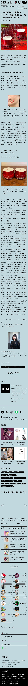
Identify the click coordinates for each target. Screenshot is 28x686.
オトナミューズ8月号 (20, 478)
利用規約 (23, 660)
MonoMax (4, 680)
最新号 (18, 662)
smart (9, 680)
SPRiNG (11, 678)
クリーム (22, 367)
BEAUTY (4, 6)
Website (13, 398)
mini (7, 676)
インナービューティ (14, 483)
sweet (3, 676)
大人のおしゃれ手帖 (19, 674)
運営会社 (13, 662)
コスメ (16, 472)
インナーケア (12, 475)
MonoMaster (15, 680)
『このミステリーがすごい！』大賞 (9, 683)
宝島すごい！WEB (14, 681)
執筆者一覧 (17, 660)
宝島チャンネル (5, 674)
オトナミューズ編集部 (22, 8)
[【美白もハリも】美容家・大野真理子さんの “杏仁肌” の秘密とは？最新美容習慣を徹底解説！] (8, 505)
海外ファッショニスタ (7, 486)
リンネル (20, 676)
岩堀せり (23, 483)
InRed (12, 674)
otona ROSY (12, 554)
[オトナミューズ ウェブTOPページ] (14, 657)
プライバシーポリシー (7, 664)
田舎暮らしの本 (5, 681)
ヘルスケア (4, 483)
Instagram (18, 398)
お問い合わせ (14, 401)
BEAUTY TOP (14, 373)
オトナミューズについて (7, 660)
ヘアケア (21, 472)
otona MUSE (17, 678)
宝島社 (16, 664)
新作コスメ (4, 475)
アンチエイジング (13, 367)
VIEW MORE (14, 566)
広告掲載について (6, 662)
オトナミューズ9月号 (7, 480)
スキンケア (4, 367)
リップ (10, 472)
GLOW (23, 678)
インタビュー (17, 480)
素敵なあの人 (13, 676)
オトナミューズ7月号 (7, 478)
